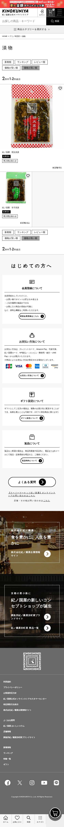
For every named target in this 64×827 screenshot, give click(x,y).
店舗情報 (7, 731)
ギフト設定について (29, 418)
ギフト (6, 764)
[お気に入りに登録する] (60, 88)
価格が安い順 (11, 68)
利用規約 (7, 682)
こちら (46, 501)
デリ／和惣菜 (15, 36)
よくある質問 (27, 482)
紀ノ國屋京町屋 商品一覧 (25, 628)
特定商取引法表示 (10, 704)
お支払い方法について (29, 375)
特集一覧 (7, 759)
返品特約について (29, 461)
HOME (4, 36)
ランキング (22, 62)
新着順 (8, 62)
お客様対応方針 (10, 693)
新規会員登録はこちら (29, 316)
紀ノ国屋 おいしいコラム (14, 726)
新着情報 (7, 747)
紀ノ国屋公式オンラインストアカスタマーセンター (25, 699)
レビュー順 (39, 62)
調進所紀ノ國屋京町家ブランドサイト (25, 617)
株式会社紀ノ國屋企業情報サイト (25, 554)
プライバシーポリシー (12, 687)
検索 (57, 21)
